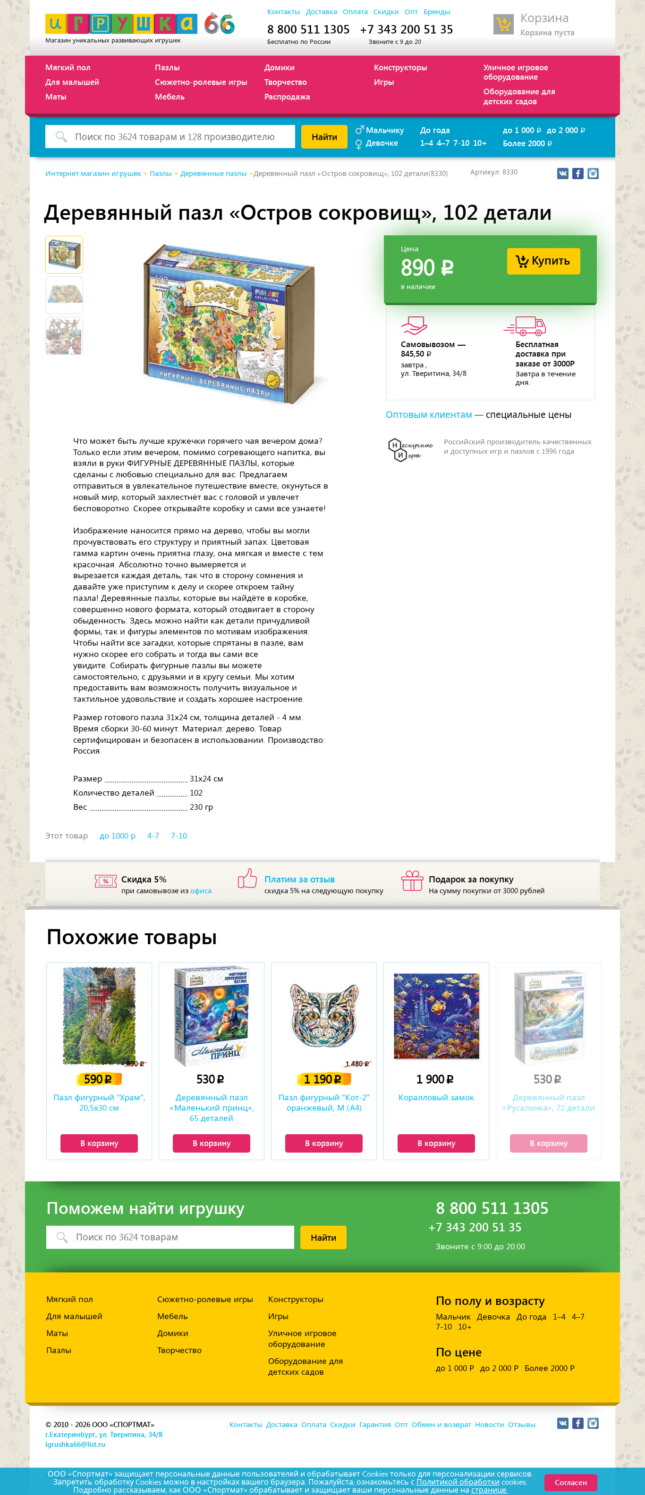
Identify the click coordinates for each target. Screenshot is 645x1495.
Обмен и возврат (441, 1424)
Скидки (386, 12)
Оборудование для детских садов (519, 96)
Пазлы (167, 67)
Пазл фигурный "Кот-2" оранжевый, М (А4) (324, 1103)
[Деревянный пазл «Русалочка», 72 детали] (548, 1016)
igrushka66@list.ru (75, 1444)
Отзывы (522, 1424)
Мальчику (385, 130)
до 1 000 (523, 130)
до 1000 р (118, 835)
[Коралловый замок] (436, 1016)
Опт (411, 12)
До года (435, 130)
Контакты (283, 12)
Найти (324, 136)
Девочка (493, 1316)
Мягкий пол (68, 67)
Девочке (382, 142)
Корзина (544, 18)
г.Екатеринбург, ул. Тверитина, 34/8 (103, 1434)
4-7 (153, 835)
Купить (551, 259)
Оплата (355, 12)
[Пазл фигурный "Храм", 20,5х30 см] (99, 1016)
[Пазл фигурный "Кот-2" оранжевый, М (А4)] (324, 1016)
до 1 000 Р (455, 1368)
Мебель (170, 96)
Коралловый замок (436, 1097)
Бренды (437, 12)
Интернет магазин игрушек (93, 173)
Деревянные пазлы (213, 173)
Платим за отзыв (299, 878)
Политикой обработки (458, 1482)
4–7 (443, 142)
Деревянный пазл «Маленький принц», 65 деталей (212, 1108)
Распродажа (287, 96)
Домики (279, 67)
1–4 (426, 142)
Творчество (285, 81)
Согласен (571, 1482)
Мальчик (453, 1316)
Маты (56, 96)
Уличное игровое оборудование (516, 72)
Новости (489, 1424)
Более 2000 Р (550, 1368)
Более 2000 (528, 143)
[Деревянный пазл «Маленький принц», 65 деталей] (211, 1016)
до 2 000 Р (499, 1368)
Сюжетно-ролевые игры (201, 81)
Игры (384, 81)
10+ (480, 142)
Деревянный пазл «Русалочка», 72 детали (548, 1103)
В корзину (99, 1143)
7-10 (461, 142)
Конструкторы (400, 67)
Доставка (321, 12)
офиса (201, 891)
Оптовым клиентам (429, 414)
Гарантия (375, 1424)
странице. (489, 1490)
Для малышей (72, 81)
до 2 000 (567, 130)
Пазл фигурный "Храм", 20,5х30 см (99, 1103)
